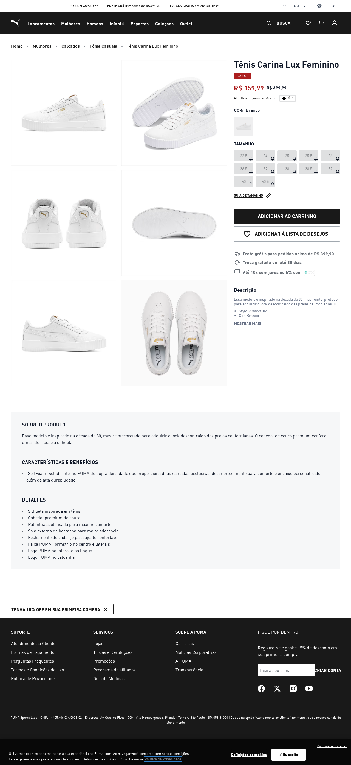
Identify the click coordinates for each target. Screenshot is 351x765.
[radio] (243, 126)
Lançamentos (41, 23)
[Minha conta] (334, 23)
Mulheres (70, 23)
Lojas (331, 6)
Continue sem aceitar (332, 746)
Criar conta (328, 670)
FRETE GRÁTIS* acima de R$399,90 (133, 6)
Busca (283, 22)
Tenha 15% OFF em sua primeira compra (55, 609)
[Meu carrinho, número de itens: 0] (321, 23)
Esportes (140, 23)
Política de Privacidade (163, 759)
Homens (95, 23)
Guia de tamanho (248, 195)
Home (17, 45)
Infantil (117, 23)
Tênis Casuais (103, 45)
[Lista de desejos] (308, 23)
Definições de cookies (249, 754)
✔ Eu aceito (288, 754)
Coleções (164, 23)
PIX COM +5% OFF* (83, 6)
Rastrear (299, 6)
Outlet (186, 23)
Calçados (70, 45)
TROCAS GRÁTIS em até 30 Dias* (194, 6)
